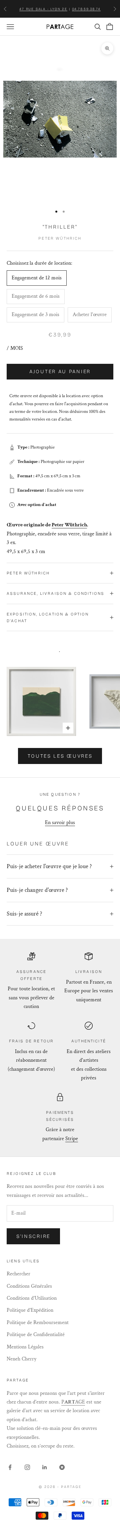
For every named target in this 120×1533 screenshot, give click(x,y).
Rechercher (18, 1273)
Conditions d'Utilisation (32, 1298)
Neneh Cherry (21, 1358)
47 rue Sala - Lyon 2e (43, 9)
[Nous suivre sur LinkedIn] (44, 1467)
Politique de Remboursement (38, 1322)
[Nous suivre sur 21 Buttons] (62, 1467)
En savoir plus (60, 822)
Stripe (71, 1138)
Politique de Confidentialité (36, 1334)
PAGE (73, 1402)
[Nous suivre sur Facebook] (10, 1467)
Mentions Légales (25, 1346)
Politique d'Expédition (30, 1310)
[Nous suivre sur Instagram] (27, 1467)
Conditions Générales (29, 1286)
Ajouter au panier (60, 371)
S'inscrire (33, 1236)
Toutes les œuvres (60, 756)
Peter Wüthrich (59, 238)
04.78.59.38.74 (86, 9)
